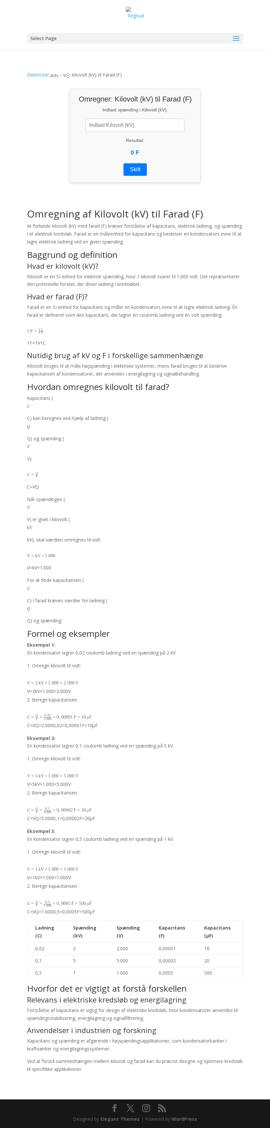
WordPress (184, 1119)
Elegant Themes (120, 1119)
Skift (135, 169)
